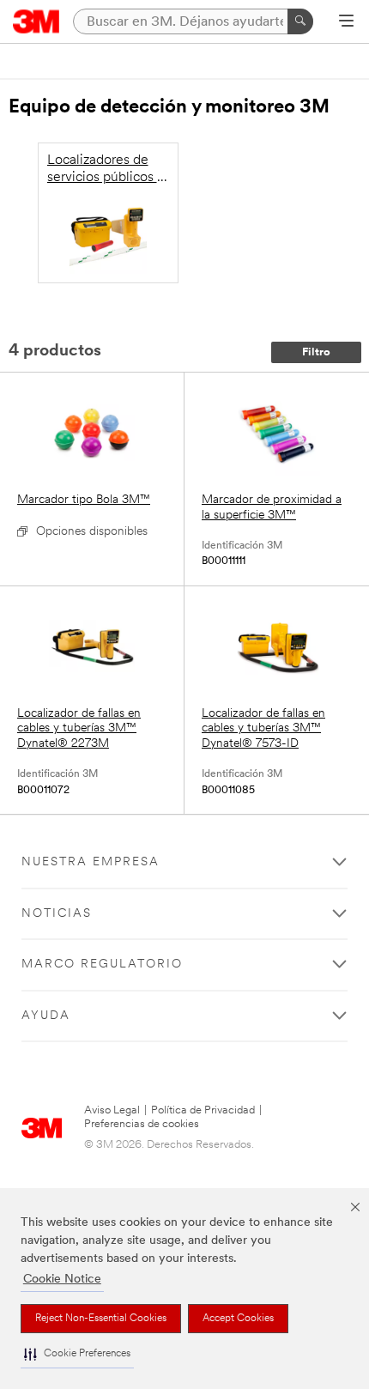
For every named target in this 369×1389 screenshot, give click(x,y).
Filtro (316, 352)
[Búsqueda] (300, 21)
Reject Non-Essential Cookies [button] (100, 1318)
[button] (77, 1354)
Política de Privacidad (203, 1110)
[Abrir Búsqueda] (346, 22)
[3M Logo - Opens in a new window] (36, 21)
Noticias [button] (56, 913)
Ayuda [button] (45, 1016)
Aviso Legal (112, 1110)
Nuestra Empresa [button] (90, 862)
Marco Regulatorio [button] (102, 964)
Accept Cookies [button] (238, 1318)
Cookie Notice (62, 1279)
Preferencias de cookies (141, 1124)
